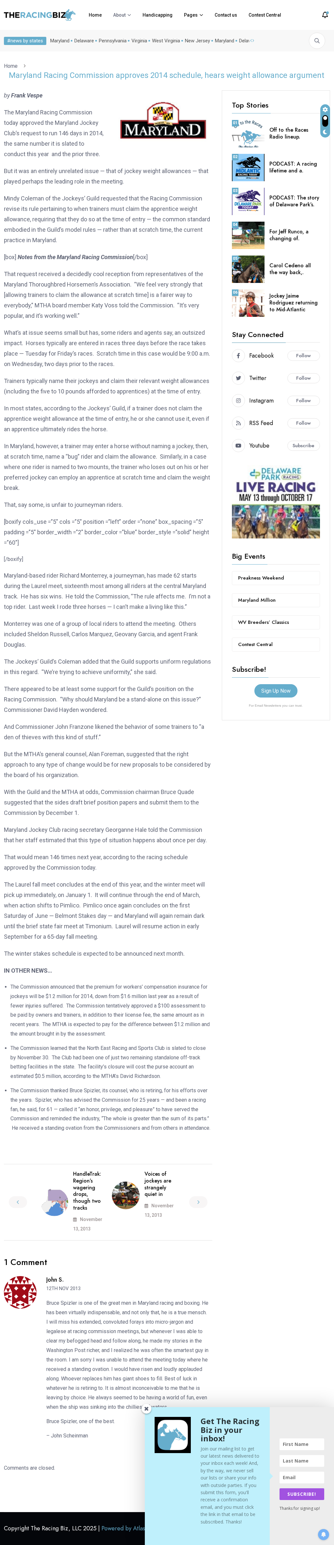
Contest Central (265, 15)
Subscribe (303, 445)
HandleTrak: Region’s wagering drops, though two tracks (87, 1191)
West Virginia (166, 41)
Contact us (226, 15)
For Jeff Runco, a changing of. (289, 235)
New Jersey (197, 41)
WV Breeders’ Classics (263, 622)
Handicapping (158, 15)
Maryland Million (257, 600)
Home (95, 15)
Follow (303, 355)
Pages (191, 15)
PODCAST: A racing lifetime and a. (293, 167)
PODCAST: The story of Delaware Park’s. (294, 201)
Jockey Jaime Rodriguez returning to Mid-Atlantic (293, 302)
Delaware (84, 41)
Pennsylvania (113, 41)
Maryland (59, 41)
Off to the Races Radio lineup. (288, 133)
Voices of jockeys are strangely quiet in (157, 1184)
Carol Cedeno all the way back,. (290, 269)
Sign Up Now (276, 691)
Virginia (139, 41)
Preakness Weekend (261, 577)
